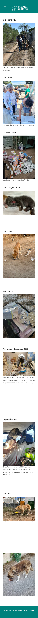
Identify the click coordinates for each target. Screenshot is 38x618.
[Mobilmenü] (5, 6)
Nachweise (30, 610)
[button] (5, 47)
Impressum (7, 610)
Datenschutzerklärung (19, 610)
